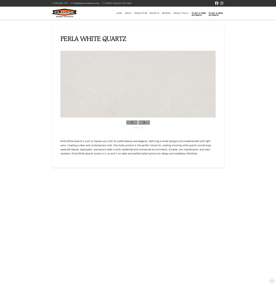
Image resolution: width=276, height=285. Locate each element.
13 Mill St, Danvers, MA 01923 (118, 3)
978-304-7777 (61, 3)
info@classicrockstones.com (86, 3)
